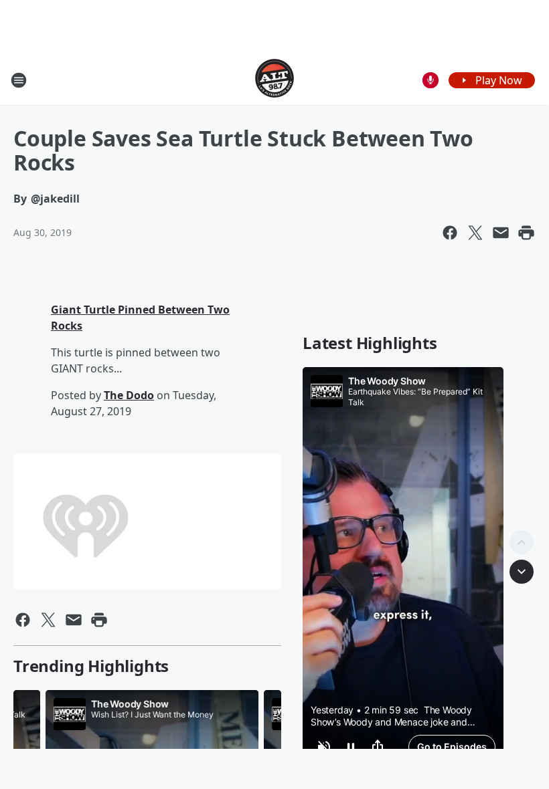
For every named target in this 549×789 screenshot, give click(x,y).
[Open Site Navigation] (19, 80)
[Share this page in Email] (500, 232)
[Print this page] (526, 232)
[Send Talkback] (430, 80)
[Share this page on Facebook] (450, 232)
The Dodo (129, 395)
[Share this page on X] (475, 232)
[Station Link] (274, 80)
